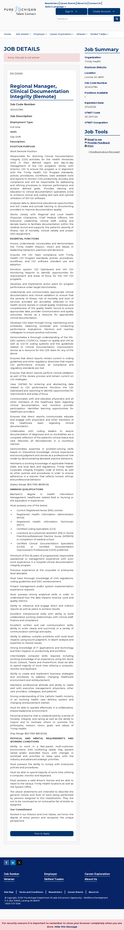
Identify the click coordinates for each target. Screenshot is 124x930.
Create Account (102, 11)
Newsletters (51, 3)
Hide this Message (66, 926)
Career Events (68, 3)
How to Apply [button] (42, 833)
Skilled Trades (98, 34)
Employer (39, 34)
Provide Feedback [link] (99, 142)
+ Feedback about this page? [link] (104, 152)
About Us (82, 3)
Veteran (80, 34)
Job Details (16, 73)
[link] (20, 10)
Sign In (69, 11)
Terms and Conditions (31, 892)
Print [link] (90, 146)
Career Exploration (61, 34)
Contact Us (95, 3)
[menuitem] (7, 34)
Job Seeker (22, 34)
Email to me (95, 139)
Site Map (9, 892)
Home (7, 34)
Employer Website (95, 67)
